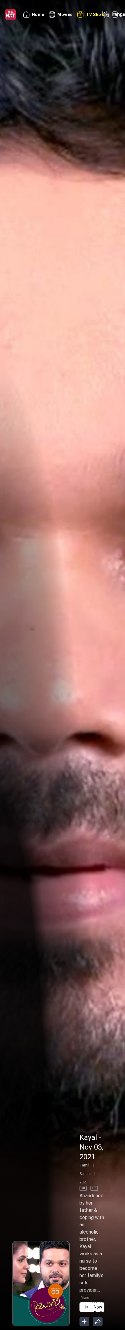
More (85, 1298)
